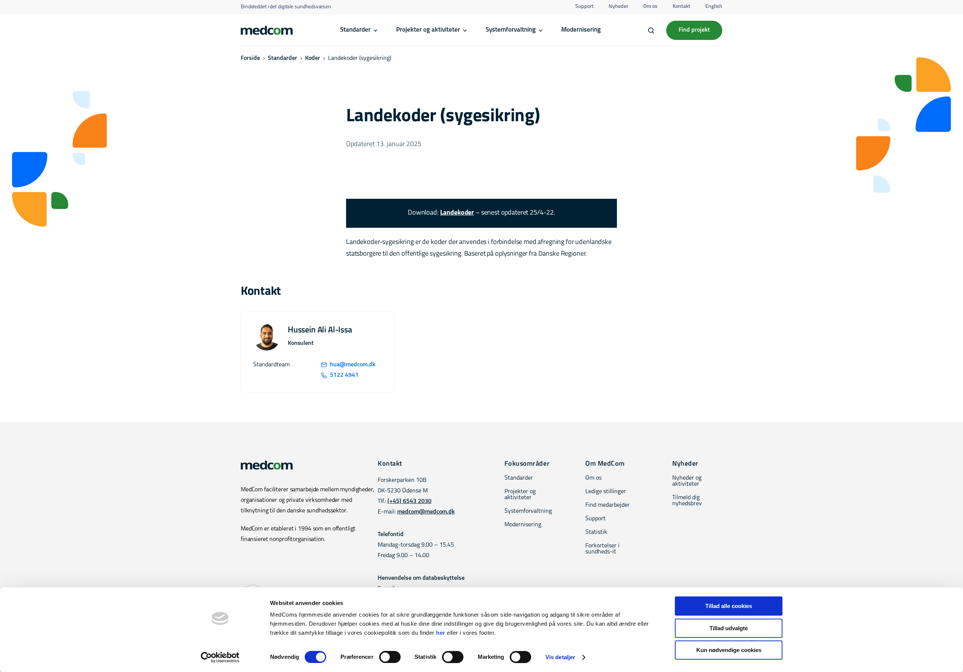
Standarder (355, 30)
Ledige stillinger (605, 492)
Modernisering (581, 30)
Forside (250, 58)
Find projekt (694, 30)
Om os (650, 6)
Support (584, 6)
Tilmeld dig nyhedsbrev (687, 501)
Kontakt (681, 6)
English (713, 6)
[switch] (390, 657)
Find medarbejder (607, 505)
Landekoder (457, 213)
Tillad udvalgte (728, 628)
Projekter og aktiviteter (428, 30)
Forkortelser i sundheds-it (602, 549)
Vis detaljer (560, 657)
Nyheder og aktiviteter (687, 481)
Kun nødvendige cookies (728, 650)
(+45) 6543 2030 (409, 501)
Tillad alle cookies (728, 606)
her (440, 632)
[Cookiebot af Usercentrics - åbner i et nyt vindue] (220, 657)
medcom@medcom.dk (426, 512)
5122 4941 (344, 375)
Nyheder (618, 6)
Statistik (596, 532)
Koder (312, 58)
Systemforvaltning (511, 30)
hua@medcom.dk (352, 365)
